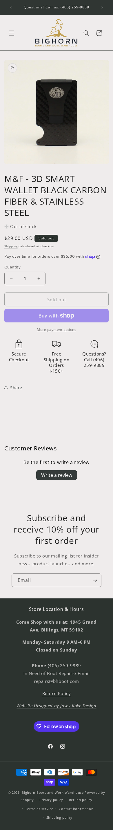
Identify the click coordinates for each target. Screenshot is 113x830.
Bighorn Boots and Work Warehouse (52, 792)
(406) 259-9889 (64, 665)
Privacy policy (51, 799)
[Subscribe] (94, 580)
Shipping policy (59, 817)
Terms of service (39, 808)
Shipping (11, 246)
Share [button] (16, 387)
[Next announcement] (102, 7)
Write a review (56, 475)
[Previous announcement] (10, 7)
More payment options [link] (56, 329)
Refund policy (80, 799)
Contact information (76, 808)
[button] (11, 33)
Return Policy (56, 693)
